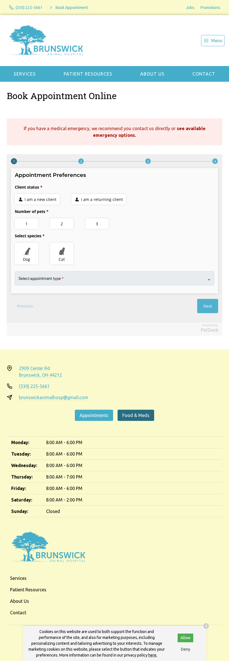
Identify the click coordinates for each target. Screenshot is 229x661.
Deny (185, 649)
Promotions (210, 7)
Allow (185, 638)
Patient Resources (88, 73)
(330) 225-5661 (34, 386)
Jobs (190, 7)
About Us (152, 73)
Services (25, 73)
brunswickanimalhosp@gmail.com (53, 397)
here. (152, 655)
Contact (203, 73)
